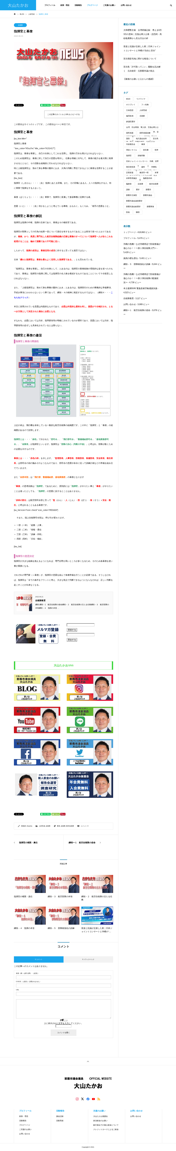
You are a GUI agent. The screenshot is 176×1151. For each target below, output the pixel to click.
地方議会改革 (141, 139)
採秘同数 (141, 156)
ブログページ (92, 5)
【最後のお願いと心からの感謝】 (138, 79)
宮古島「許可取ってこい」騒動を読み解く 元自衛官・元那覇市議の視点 (142, 69)
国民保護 (129, 133)
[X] (82, 1098)
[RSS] (98, 1098)
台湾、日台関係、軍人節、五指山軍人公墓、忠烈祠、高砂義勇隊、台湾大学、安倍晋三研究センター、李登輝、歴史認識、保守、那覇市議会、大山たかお (142, 128)
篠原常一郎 (144, 173)
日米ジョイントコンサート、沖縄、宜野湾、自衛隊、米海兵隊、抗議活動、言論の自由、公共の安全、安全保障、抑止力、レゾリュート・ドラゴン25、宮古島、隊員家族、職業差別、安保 (142, 162)
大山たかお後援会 (100, 1116)
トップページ (129, 232)
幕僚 (58, 826)
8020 (128, 99)
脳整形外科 (147, 178)
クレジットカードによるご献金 (106, 1129)
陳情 (138, 212)
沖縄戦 (154, 167)
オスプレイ (130, 105)
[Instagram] (77, 1098)
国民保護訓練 (145, 133)
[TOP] (88, 1061)
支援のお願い (99, 1111)
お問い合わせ (126, 5)
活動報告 (78, 5)
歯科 (143, 167)
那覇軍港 (150, 207)
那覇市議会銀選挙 (133, 207)
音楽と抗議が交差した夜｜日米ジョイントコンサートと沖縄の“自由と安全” (142, 48)
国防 (128, 139)
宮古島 (155, 139)
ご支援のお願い (109, 5)
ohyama (29, 826)
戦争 (156, 150)
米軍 (156, 173)
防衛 (128, 212)
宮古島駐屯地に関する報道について (139, 59)
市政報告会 (130, 144)
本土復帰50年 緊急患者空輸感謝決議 (140, 288)
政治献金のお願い (100, 1121)
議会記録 (59, 1116)
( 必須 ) (27, 973)
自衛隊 (20, 25)
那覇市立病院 (131, 195)
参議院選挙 (130, 122)
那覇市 (148, 190)
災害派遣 (129, 173)
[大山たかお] (88, 1084)
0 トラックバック (88, 959)
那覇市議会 (147, 195)
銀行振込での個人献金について (106, 1125)
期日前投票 (130, 167)
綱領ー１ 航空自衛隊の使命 (136, 310)
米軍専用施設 (131, 178)
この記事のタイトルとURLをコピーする (63, 114)
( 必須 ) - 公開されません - (28, 981)
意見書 (146, 150)
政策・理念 (64, 5)
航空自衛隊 (70, 826)
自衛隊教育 (40, 600)
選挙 (138, 190)
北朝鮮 (142, 116)
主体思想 (129, 110)
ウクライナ (140, 99)
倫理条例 (129, 116)
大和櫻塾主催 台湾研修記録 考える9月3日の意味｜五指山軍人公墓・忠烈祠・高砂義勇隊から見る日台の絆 (142, 34)
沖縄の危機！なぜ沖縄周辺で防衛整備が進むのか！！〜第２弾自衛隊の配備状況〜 (142, 278)
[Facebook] (88, 1098)
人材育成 (42, 826)
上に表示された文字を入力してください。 (63, 1023)
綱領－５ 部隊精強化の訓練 (136, 264)
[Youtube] (93, 1098)
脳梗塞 (129, 184)
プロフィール (49, 5)
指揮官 (129, 156)
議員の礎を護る (130, 258)
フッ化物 (145, 105)
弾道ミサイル (131, 150)
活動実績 (59, 1121)
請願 (128, 190)
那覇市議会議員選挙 (134, 201)
